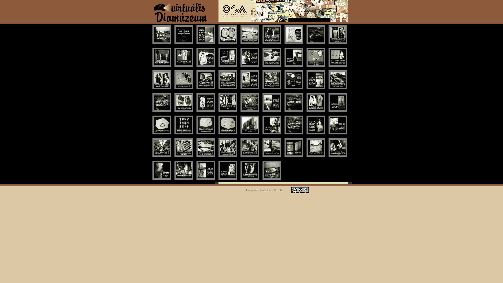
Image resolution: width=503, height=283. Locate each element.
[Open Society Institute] (234, 20)
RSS (275, 190)
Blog (281, 190)
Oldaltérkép (265, 190)
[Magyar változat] (338, 21)
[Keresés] (332, 21)
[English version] (344, 21)
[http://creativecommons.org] (300, 190)
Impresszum (252, 190)
